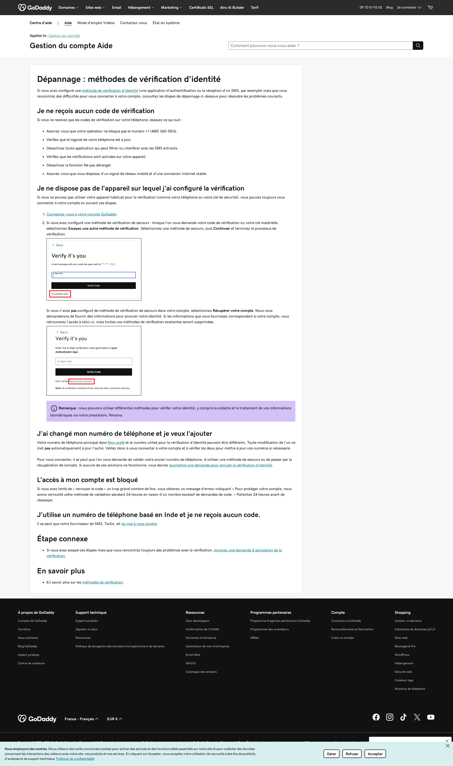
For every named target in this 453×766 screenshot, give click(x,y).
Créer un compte (342, 637)
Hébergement (404, 663)
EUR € (112, 719)
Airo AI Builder (232, 7)
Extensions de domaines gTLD (415, 629)
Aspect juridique (28, 654)
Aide (68, 23)
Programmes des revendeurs (269, 629)
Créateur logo (404, 680)
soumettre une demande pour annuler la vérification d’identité (220, 465)
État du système (166, 23)
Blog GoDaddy (27, 646)
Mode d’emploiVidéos (95, 23)
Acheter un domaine (408, 620)
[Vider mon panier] (430, 7)
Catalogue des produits (201, 671)
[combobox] (321, 45)
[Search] (418, 45)
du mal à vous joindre (139, 523)
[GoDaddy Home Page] (37, 719)
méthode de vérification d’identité (110, 90)
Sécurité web (403, 671)
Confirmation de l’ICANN (202, 629)
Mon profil (116, 442)
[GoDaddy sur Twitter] (417, 720)
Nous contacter (28, 637)
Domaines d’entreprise (201, 637)
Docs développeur (198, 620)
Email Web (193, 654)
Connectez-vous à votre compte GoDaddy (81, 214)
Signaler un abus (86, 629)
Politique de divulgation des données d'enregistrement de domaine (120, 646)
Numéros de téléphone (410, 688)
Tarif (254, 7)
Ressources (83, 637)
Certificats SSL (201, 7)
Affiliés (254, 637)
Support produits (87, 620)
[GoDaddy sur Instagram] (390, 720)
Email (116, 7)
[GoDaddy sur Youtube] (431, 720)
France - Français (79, 719)
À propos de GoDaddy (32, 620)
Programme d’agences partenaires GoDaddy (280, 620)
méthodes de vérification (102, 582)
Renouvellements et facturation (352, 629)
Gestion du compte (64, 35)
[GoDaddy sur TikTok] (403, 720)
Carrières (24, 629)
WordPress (402, 654)
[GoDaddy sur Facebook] (376, 720)
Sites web (401, 637)
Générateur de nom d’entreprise (207, 646)
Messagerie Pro (405, 646)
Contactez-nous (133, 23)
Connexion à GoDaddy (346, 620)
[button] (447, 741)
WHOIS (191, 663)
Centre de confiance (31, 663)
